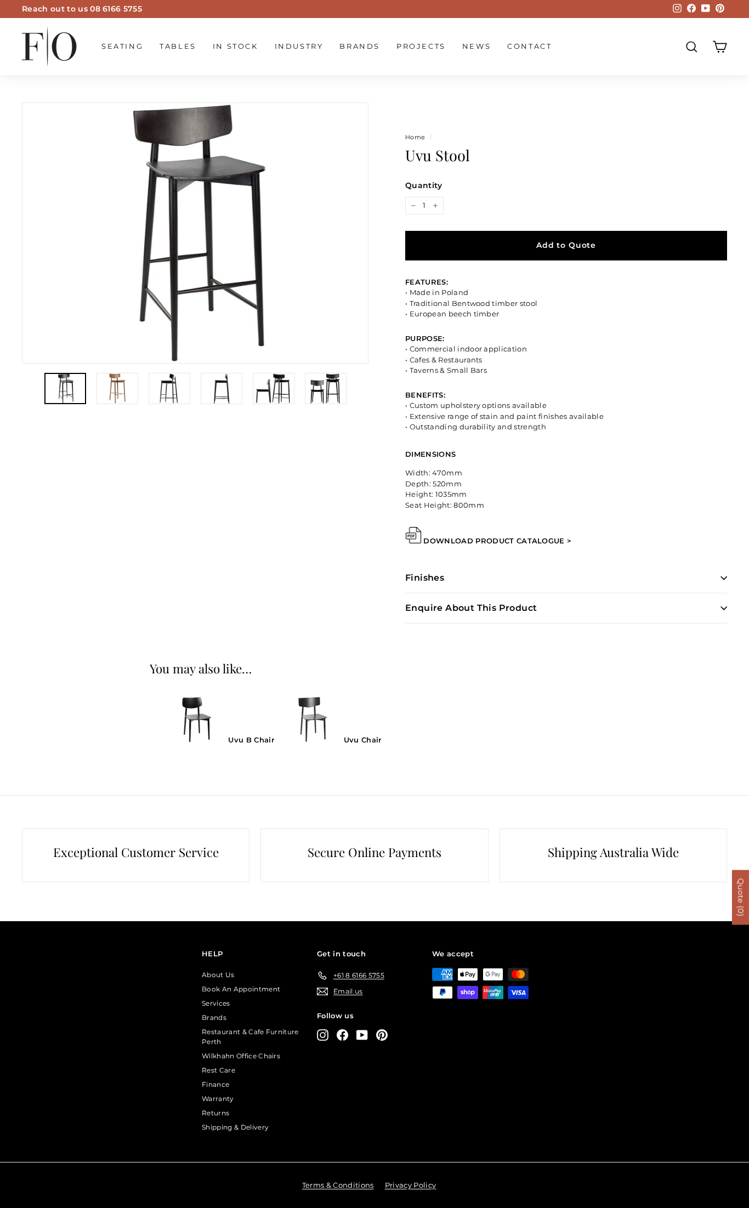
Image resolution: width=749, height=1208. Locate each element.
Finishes (424, 577)
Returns (215, 1113)
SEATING (122, 46)
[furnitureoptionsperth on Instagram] (322, 1035)
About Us (218, 975)
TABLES (178, 46)
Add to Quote (566, 245)
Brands (359, 46)
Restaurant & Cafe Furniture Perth (250, 1037)
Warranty (218, 1098)
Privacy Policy (410, 1185)
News (476, 46)
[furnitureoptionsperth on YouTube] (362, 1035)
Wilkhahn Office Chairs (241, 1056)
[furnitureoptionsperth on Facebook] (342, 1035)
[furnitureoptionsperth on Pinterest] (382, 1035)
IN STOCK (235, 46)
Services (216, 1003)
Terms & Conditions (338, 1185)
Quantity (423, 185)
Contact (529, 46)
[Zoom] (195, 233)
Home (415, 137)
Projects (421, 46)
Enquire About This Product (471, 608)
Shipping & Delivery (235, 1127)
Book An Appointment (241, 989)
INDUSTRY (299, 46)
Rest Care (218, 1070)
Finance (215, 1084)
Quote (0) (741, 897)
